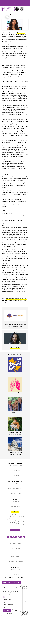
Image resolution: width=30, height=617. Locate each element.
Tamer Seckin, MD (16, 545)
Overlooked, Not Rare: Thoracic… (15, 393)
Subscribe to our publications (15, 577)
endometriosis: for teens (16, 563)
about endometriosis (16, 556)
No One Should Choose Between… (15, 452)
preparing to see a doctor (16, 561)
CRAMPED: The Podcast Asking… (15, 373)
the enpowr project (16, 470)
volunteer (16, 491)
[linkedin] (24, 537)
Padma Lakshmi (21, 32)
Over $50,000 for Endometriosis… (15, 412)
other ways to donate (16, 486)
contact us (16, 501)
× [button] (20, 586)
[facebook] (8, 537)
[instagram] (16, 537)
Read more (12, 594)
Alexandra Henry (12, 394)
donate (16, 483)
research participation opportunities (16, 488)
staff (16, 509)
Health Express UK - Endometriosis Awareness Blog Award (15, 325)
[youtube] (13, 537)
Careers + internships (16, 493)
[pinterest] (21, 537)
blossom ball (16, 475)
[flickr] (19, 537)
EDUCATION (21, 2)
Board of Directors (16, 504)
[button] (12, 613)
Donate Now (15, 530)
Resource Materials (16, 506)
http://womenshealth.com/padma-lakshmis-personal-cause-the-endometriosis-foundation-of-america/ (14, 300)
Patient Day (16, 574)
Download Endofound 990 (16, 543)
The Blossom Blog (15, 355)
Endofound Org (12, 414)
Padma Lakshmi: (15, 347)
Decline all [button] (16, 610)
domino (26, 614)
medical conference (16, 473)
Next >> (15, 332)
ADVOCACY (14, 2)
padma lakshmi (16, 548)
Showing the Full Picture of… (15, 432)
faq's (16, 558)
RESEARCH (7, 2)
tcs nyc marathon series (16, 496)
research (16, 468)
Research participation (16, 465)
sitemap (16, 550)
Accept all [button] (7, 610)
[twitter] (11, 537)
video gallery (16, 478)
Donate (16, 582)
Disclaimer (23, 586)
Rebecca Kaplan (12, 434)
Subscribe (6, 582)
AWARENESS (15, 4)
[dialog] (11, 600)
